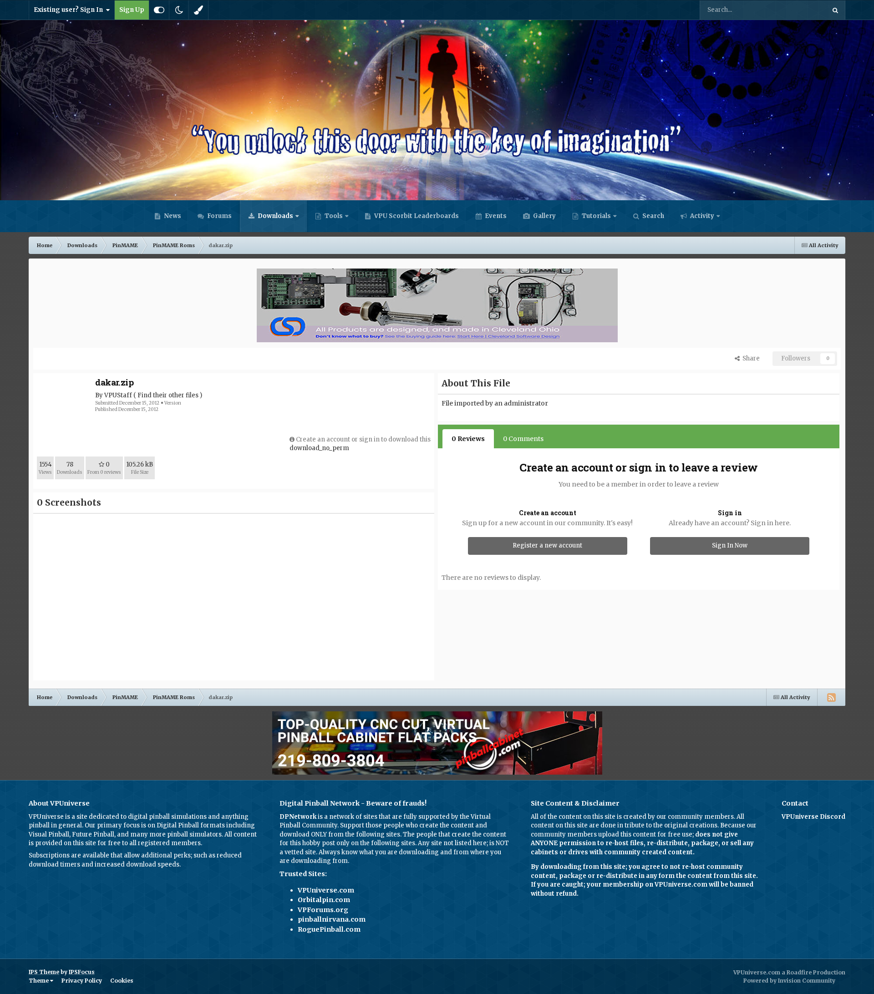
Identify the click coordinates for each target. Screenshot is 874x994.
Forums (219, 216)
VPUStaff (118, 395)
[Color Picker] (198, 10)
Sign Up (131, 10)
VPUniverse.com (326, 890)
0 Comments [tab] (523, 439)
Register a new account (547, 545)
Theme (39, 980)
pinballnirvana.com (332, 919)
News (172, 216)
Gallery (544, 216)
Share (750, 358)
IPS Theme (44, 972)
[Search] (835, 10)
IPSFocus (82, 972)
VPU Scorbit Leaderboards (416, 216)
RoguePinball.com (329, 929)
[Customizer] (159, 10)
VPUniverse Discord (813, 817)
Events (495, 216)
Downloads (274, 216)
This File (801, 9)
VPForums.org (323, 910)
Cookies (121, 980)
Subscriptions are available (69, 855)
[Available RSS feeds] (831, 697)
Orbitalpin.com (324, 900)
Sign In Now (729, 545)
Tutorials (595, 216)
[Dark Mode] (178, 10)
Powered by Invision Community (789, 980)
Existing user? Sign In (70, 10)
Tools (333, 216)
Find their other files (167, 395)
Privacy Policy (81, 980)
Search (652, 216)
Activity (701, 216)
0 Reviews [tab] (468, 439)
